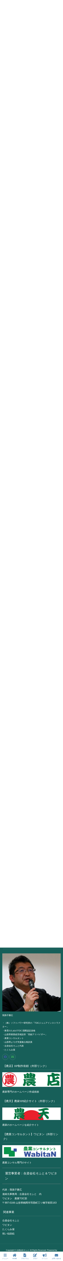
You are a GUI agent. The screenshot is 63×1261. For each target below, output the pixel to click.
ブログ (35, 1258)
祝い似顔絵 (8, 1233)
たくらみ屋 (8, 1229)
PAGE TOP (57, 1247)
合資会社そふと (10, 1220)
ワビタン (7, 1225)
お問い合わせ (56, 1258)
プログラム (25, 1258)
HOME (14, 1258)
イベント (45, 1258)
